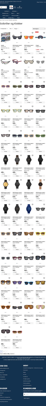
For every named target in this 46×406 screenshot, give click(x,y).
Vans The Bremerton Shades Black (28, 71)
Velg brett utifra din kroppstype (6, 399)
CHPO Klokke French (5, 169)
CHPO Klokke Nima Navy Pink (28, 219)
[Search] (6, 7)
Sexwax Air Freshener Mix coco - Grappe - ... (5, 47)
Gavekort (2, 393)
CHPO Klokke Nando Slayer (5, 219)
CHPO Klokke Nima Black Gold (17, 219)
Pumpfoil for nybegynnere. (5, 397)
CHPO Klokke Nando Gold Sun (5, 194)
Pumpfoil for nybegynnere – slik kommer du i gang (33, 367)
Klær (3, 20)
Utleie (1, 395)
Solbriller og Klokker (13, 20)
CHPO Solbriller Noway (16, 47)
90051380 (3, 377)
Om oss (24, 374)
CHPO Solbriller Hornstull (16, 96)
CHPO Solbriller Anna (4, 243)
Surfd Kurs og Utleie (27, 381)
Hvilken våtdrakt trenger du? (5, 390)
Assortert (6, 20)
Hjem (1, 20)
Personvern (25, 370)
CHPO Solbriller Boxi (40, 71)
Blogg (38, 2)
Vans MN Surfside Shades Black (5, 71)
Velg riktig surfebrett (4, 401)
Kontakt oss (41, 2)
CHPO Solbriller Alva (40, 218)
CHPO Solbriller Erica (28, 316)
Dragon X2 (38, 46)
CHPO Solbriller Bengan (39, 268)
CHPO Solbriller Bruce (39, 292)
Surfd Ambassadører (27, 385)
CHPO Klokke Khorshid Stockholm (17, 170)
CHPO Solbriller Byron (4, 317)
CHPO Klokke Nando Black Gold (28, 170)
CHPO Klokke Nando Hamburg (17, 194)
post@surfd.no (3, 379)
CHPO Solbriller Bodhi (27, 47)
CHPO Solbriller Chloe (16, 317)
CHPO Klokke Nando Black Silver (40, 170)
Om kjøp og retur (26, 378)
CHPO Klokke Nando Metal (28, 194)
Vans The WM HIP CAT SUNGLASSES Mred (16, 71)
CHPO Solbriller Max (5, 120)
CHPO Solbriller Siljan (16, 120)
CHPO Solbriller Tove (16, 145)
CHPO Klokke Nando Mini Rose (40, 194)
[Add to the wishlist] (9, 33)
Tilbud (18, 17)
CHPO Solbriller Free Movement (17, 341)
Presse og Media (26, 383)
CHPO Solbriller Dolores (4, 96)
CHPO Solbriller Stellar (27, 120)
